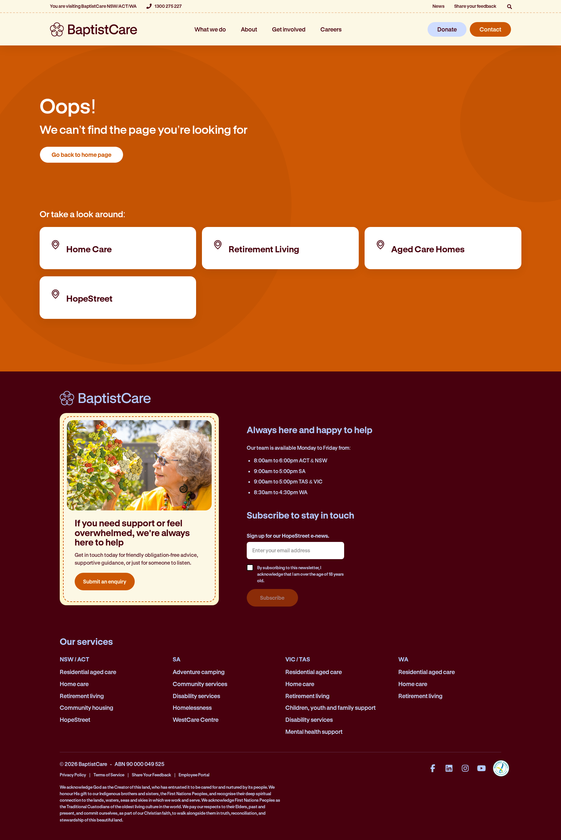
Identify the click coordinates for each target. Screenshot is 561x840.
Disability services (196, 696)
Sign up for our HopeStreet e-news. (288, 536)
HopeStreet (75, 719)
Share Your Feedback (151, 774)
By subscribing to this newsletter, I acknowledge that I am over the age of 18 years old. (300, 574)
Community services (200, 684)
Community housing (86, 707)
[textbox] (295, 550)
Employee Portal (194, 774)
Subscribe (272, 598)
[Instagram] (465, 768)
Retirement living (82, 696)
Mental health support (314, 731)
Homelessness (192, 707)
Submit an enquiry (104, 581)
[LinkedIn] (449, 768)
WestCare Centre (195, 719)
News (438, 6)
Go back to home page (81, 154)
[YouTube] (481, 768)
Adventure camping (199, 672)
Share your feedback (475, 6)
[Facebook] (433, 768)
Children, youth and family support (330, 707)
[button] (509, 6)
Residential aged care (88, 672)
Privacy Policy (73, 774)
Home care (74, 684)
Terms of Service (109, 774)
